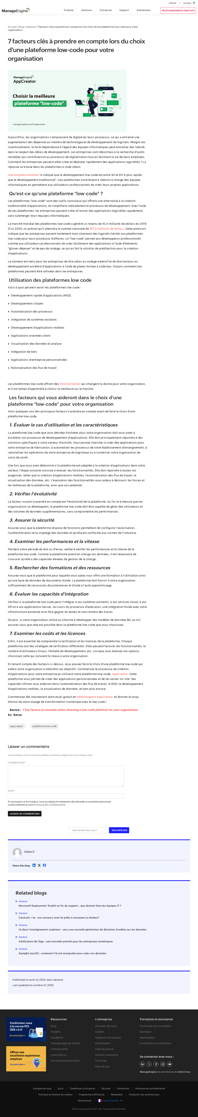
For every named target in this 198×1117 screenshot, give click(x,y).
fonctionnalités (70, 383)
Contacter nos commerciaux (144, 1095)
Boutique (145, 1031)
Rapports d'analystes (108, 1037)
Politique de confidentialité (150, 1088)
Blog (53, 1026)
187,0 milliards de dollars (106, 228)
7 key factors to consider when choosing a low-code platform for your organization (80, 709)
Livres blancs (59, 1054)
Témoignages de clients (65, 1043)
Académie (57, 1037)
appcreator (16, 726)
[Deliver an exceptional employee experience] (26, 1059)
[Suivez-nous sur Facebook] (155, 1064)
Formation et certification (156, 1043)
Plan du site (102, 1066)
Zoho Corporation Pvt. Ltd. (87, 1109)
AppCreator (120, 674)
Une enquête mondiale (23, 175)
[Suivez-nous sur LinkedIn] (142, 1064)
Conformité (123, 1088)
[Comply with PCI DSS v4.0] (26, 1029)
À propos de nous (106, 1026)
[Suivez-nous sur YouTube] (169, 1064)
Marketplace (147, 1037)
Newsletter (117, 1095)
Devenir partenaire (106, 1054)
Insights (56, 1031)
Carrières (101, 1060)
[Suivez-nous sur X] (149, 1064)
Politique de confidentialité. (50, 804)
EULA (61, 1088)
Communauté (59, 1049)
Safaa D (29, 851)
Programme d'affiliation (92, 1095)
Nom (10, 791)
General (58, 979)
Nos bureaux (84, 1101)
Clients (99, 1031)
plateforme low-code (44, 726)
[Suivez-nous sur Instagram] (162, 1064)
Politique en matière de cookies (56, 1095)
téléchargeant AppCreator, (95, 696)
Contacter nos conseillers (156, 1026)
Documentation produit (65, 1060)
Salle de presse (104, 1049)
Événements (102, 1043)
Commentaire (16, 763)
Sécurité (106, 1088)
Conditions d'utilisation (82, 1088)
